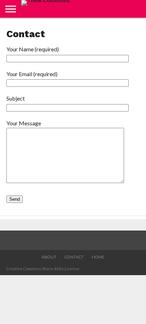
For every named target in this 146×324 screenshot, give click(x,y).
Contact (74, 257)
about (48, 257)
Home (98, 257)
